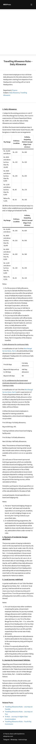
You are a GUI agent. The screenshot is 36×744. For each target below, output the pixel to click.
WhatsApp (13, 739)
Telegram (6, 739)
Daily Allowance (14, 93)
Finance (14, 90)
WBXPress (7, 4)
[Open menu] (31, 4)
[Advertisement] (18, 34)
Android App (22, 739)
